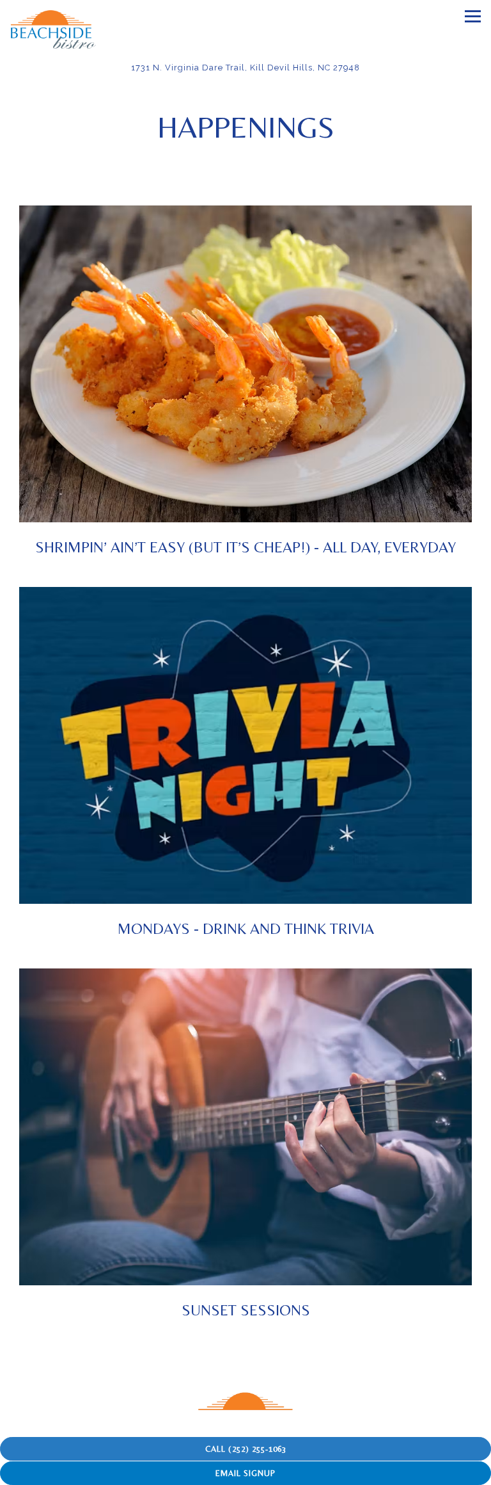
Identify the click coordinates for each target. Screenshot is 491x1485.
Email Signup (245, 1473)
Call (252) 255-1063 (245, 1449)
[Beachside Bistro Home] (54, 29)
